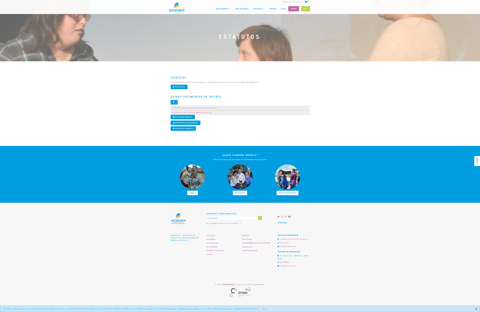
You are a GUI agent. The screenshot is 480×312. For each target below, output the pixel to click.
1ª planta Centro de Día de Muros (294, 239)
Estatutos (180, 87)
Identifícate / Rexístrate (292, 2)
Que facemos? (242, 9)
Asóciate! (240, 193)
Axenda (273, 9)
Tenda (294, 9)
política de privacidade (228, 223)
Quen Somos (247, 239)
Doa (306, 9)
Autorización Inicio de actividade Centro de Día (192, 112)
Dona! (192, 193)
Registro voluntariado (186, 123)
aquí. (258, 309)
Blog (283, 9)
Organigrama (247, 247)
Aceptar (265, 309)
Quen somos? (222, 9)
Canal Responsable (249, 250)
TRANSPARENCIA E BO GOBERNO (256, 243)
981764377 (284, 243)
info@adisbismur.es (288, 246)
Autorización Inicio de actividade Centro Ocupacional (194, 108)
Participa (258, 9)
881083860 (284, 262)
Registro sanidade (184, 128)
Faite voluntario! (287, 193)
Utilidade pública (183, 117)
